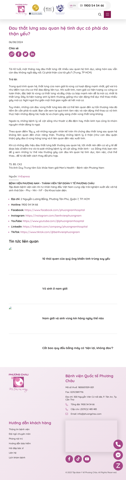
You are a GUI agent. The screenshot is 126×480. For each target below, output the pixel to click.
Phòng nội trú (16, 438)
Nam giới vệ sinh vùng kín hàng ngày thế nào (73, 318)
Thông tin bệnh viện (19, 429)
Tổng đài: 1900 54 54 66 (82, 404)
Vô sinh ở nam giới (54, 288)
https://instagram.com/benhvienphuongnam (54, 215)
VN (71, 5)
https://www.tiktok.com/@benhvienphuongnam (50, 232)
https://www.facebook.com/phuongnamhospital (55, 210)
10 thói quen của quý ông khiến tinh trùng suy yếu (76, 258)
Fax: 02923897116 (74, 392)
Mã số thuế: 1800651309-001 (79, 387)
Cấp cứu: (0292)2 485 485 (84, 409)
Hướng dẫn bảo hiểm (20, 443)
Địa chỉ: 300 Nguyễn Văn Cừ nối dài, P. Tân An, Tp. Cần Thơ (91, 398)
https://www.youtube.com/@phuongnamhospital (53, 221)
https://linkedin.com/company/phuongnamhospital (55, 226)
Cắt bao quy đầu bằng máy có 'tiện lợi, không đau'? (77, 348)
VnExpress (24, 176)
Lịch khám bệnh (17, 457)
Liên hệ (12, 452)
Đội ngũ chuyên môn (20, 434)
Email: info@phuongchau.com (86, 414)
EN (74, 5)
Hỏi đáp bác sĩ (16, 448)
